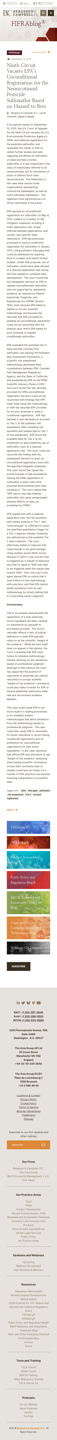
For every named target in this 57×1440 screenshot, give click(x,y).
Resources (28, 1284)
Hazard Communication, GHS (28, 1213)
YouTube (28, 1416)
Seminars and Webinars (28, 1255)
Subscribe (19, 966)
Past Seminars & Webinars (28, 1269)
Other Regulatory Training (28, 1379)
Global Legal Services (28, 1232)
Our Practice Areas (28, 1194)
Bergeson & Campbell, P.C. (28, 1168)
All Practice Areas (28, 1240)
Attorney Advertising (28, 1111)
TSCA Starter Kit (28, 1383)
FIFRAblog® (14, 53)
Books (28, 1346)
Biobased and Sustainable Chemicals (28, 1217)
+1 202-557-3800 (32, 1012)
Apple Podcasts (28, 1408)
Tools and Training (28, 1360)
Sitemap (28, 1119)
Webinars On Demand (28, 1265)
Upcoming (29, 1262)
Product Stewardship (28, 1209)
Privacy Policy (28, 1099)
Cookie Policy (28, 1103)
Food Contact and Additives (28, 1228)
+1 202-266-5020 (32, 1016)
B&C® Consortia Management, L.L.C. (28, 1176)
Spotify (28, 1412)
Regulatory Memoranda (28, 1291)
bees (23, 790)
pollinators (45, 790)
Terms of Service (28, 1107)
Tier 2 (28, 794)
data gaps (33, 790)
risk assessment (16, 794)
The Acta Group (28, 1172)
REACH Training (28, 1375)
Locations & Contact (28, 1095)
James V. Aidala (26, 116)
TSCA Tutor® (28, 1367)
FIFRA (28, 1205)
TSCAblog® (28, 1314)
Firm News (28, 1180)
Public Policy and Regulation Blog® (28, 1322)
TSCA (28, 1201)
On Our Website (29, 1404)
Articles (28, 1342)
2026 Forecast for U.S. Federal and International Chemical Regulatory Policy (29, 1307)
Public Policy (28, 1236)
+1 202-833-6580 (33, 1020)
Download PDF (39, 52)
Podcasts (28, 1397)
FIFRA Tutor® (28, 1371)
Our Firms (28, 1161)
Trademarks (28, 1115)
